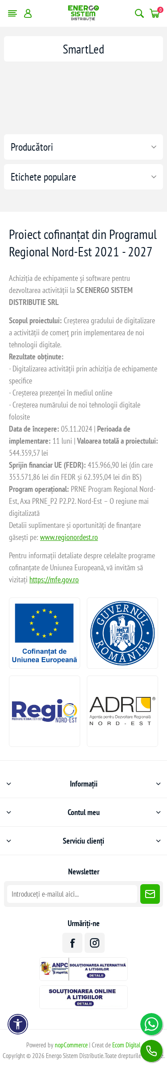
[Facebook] (72, 943)
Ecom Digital (126, 1045)
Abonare (150, 894)
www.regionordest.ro (69, 537)
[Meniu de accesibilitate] (18, 1024)
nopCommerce (71, 1045)
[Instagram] (95, 943)
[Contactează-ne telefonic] (151, 1051)
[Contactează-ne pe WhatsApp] (151, 1024)
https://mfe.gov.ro (54, 579)
